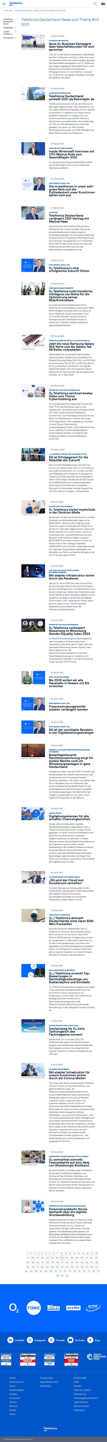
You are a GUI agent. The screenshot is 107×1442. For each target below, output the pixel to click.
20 (33, 1257)
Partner (13, 1402)
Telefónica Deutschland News (44, 10)
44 (77, 1262)
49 (28, 1266)
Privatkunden (47, 1377)
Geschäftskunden (49, 1381)
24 (52, 1257)
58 (72, 1266)
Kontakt (77, 1385)
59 (77, 1266)
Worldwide (45, 1385)
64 (26, 1271)
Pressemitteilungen (10, 37)
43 (72, 1262)
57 (67, 1266)
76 (84, 1271)
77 (89, 1271)
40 (57, 1262)
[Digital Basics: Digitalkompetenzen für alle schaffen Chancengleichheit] (58, 835)
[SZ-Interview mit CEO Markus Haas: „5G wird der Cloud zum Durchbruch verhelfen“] (58, 886)
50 (33, 1266)
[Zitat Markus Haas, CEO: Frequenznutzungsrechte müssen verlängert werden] (58, 705)
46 (87, 1262)
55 (57, 1266)
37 (43, 1262)
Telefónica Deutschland (23, 10)
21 (37, 1257)
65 (31, 1271)
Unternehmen (16, 1381)
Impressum (79, 1410)
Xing (97, 1340)
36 (38, 1262)
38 (47, 1262)
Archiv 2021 (61, 10)
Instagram (40, 1340)
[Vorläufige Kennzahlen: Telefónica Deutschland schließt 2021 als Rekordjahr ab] (58, 110)
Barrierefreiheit (81, 1406)
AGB (76, 1381)
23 (47, 1257)
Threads (60, 1340)
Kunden (13, 1393)
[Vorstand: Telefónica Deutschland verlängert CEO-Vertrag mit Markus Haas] (58, 228)
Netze (12, 1385)
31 (87, 1257)
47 (92, 1262)
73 (70, 1271)
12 (70, 1253)
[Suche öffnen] (95, 4)
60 (82, 1266)
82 (67, 1275)
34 (28, 1262)
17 (92, 1253)
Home (12, 1377)
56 (62, 1266)
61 (87, 1266)
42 (67, 1262)
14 (79, 1253)
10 (62, 1253)
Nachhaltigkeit (16, 1389)
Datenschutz (80, 1393)
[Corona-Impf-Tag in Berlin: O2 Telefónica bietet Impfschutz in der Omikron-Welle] (58, 528)
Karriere (13, 1406)
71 (60, 1271)
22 (42, 1257)
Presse (12, 1410)
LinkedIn (19, 1340)
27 (67, 1257)
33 (96, 1257)
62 (91, 1266)
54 (52, 1266)
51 (38, 1266)
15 (83, 1253)
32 (91, 1257)
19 (28, 1257)
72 (65, 1271)
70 (56, 1271)
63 (96, 1266)
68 (46, 1271)
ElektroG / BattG (82, 1389)
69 (51, 1271)
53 (47, 1266)
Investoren (14, 1398)
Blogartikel (8, 27)
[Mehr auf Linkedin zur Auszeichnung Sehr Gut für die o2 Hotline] (50, 1360)
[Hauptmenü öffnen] (4, 4)
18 (96, 1253)
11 (65, 1253)
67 (41, 1271)
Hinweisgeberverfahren (86, 1398)
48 (97, 1262)
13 (74, 1253)
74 (74, 1271)
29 (77, 1257)
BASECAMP (80, 1377)
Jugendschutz (81, 1402)
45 (82, 1262)
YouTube (80, 1340)
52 (42, 1266)
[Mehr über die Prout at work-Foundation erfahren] (96, 1360)
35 (33, 1262)
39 (52, 1262)
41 (62, 1262)
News (12, 1414)
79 (98, 1271)
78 (93, 1271)
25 (57, 1257)
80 (57, 1275)
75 (79, 1271)
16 (88, 1253)
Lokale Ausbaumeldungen (10, 32)
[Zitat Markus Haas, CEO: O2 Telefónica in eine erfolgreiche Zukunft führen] (58, 266)
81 (62, 1275)
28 (72, 1257)
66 (36, 1271)
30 (82, 1257)
